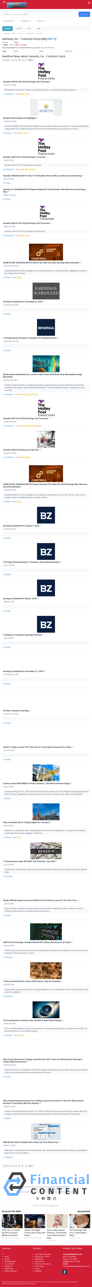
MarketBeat (9, 133)
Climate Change (28, 394)
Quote (16, 51)
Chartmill (8, 183)
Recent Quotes (8, 21)
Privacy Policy (53, 1192)
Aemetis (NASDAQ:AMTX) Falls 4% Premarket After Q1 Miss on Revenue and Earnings (43, 175)
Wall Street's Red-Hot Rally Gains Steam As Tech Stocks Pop (31, 1142)
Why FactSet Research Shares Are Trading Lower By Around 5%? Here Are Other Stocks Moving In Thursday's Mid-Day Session (43, 1101)
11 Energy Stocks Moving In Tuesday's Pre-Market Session (31, 338)
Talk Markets (9, 1035)
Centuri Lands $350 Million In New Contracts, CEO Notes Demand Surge (37, 783)
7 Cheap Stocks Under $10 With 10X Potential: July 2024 (30, 861)
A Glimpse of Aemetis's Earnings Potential (23, 635)
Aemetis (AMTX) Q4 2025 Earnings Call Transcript (27, 223)
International (30, 33)
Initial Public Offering (30, 169)
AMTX (51, 39)
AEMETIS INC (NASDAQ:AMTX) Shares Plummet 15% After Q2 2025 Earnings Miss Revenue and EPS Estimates (45, 485)
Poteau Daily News (16, 1282)
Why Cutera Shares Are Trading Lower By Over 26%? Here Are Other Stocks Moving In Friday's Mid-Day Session (42, 1060)
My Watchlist (25, 21)
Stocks (19, 28)
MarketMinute (9, 394)
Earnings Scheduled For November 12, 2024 (24, 671)
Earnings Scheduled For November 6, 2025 (24, 301)
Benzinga (8, 314)
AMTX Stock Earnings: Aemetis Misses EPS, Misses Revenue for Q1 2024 (38, 942)
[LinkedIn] (48, 1198)
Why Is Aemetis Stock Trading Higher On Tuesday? (27, 822)
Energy (27, 94)
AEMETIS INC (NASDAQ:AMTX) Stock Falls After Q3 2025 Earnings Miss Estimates (42, 262)
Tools (38, 28)
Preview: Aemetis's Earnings (17, 710)
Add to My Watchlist (47, 48)
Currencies (20, 33)
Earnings (22, 94)
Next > (31, 60)
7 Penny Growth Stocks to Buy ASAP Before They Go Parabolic (33, 981)
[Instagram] (54, 1198)
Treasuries (39, 33)
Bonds (21, 394)
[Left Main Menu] (4, 2)
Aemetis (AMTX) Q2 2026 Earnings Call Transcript (27, 81)
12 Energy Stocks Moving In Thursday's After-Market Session (32, 562)
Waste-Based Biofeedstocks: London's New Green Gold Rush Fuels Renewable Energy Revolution (42, 375)
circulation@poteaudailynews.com (76, 1266)
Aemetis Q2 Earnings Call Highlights (20, 118)
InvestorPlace (9, 876)
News (13, 33)
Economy (35, 394)
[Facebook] (43, 1198)
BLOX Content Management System (17, 1283)
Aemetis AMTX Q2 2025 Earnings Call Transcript (26, 418)
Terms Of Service (67, 1192)
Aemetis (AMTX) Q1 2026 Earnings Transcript (25, 157)
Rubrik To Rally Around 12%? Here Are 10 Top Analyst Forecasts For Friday (38, 747)
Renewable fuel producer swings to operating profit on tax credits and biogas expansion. (41, 90)
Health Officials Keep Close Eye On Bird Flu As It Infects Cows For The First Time (41, 900)
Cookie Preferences (73, 1282)
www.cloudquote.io (63, 1187)
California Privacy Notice (60, 1282)
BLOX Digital (33, 1283)
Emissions (23, 457)
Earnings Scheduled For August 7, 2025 (22, 525)
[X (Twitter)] (37, 1198)
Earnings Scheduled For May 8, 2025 (21, 598)
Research (68, 51)
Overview (7, 33)
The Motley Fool (10, 94)
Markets (7, 28)
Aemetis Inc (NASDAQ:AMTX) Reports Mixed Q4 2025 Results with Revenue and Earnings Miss (44, 190)
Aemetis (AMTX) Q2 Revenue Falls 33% (22, 450)
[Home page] (17, 4)
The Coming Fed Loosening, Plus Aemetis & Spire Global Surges (33, 1020)
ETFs (28, 28)
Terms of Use (40, 1282)
